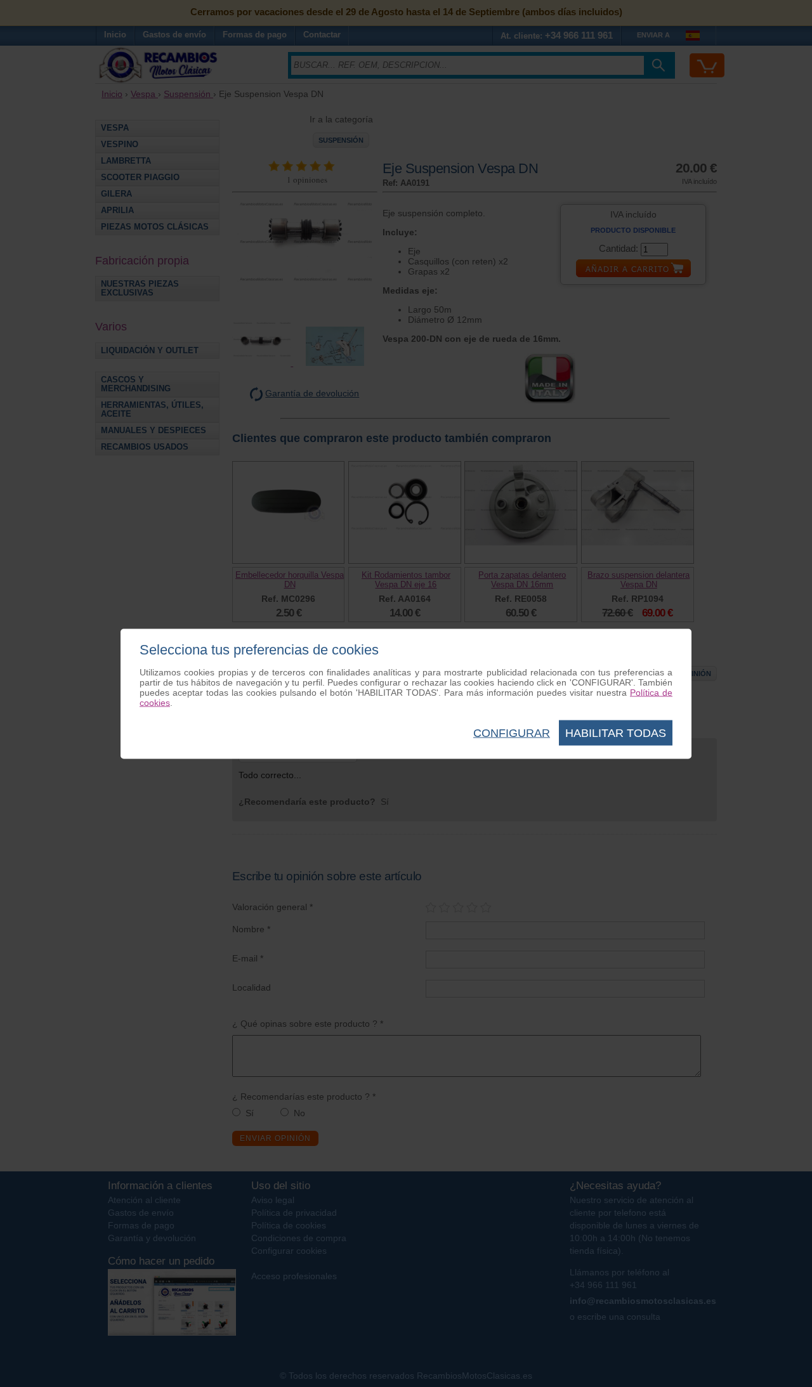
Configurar (511, 732)
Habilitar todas (615, 732)
